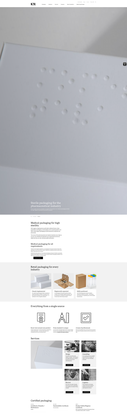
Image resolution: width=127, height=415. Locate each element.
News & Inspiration (70, 4)
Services (56, 4)
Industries (50, 4)
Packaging (44, 4)
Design (68, 354)
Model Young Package (80, 4)
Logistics (85, 382)
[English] (31, 216)
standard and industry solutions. (63, 332)
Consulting (86, 354)
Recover (68, 382)
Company (62, 4)
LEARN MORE (69, 365)
